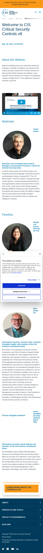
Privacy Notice (6, 537)
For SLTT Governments (13, 517)
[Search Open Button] (35, 12)
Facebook (8, 549)
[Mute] (31, 113)
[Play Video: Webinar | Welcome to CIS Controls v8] (21, 102)
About (5, 503)
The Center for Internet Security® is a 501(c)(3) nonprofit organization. (20, 541)
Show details (32, 280)
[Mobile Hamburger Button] (40, 12)
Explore (6, 524)
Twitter (3, 549)
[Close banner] (40, 254)
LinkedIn (17, 549)
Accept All (21, 285)
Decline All (21, 297)
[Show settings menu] (35, 113)
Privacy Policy (17, 272)
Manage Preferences (20, 291)
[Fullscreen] (39, 113)
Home (4, 18)
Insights (10, 18)
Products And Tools (12, 510)
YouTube (12, 549)
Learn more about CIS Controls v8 (18, 488)
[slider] (19, 113)
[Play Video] (4, 113)
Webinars (19, 18)
